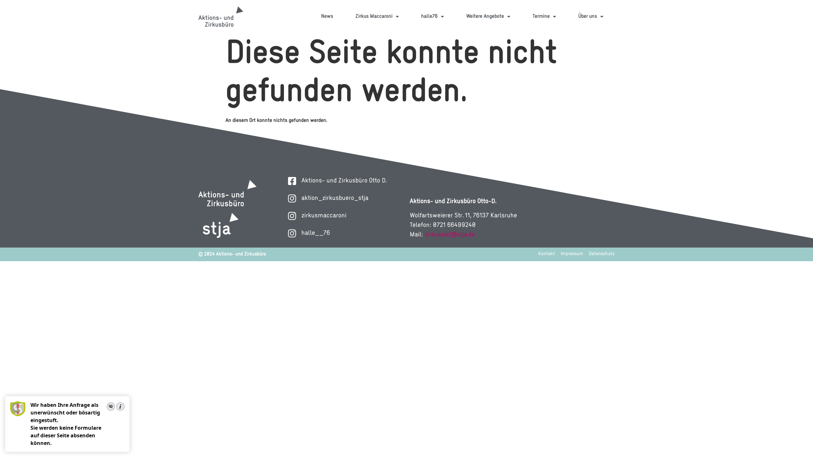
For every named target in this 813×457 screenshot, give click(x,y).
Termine (541, 16)
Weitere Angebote (485, 16)
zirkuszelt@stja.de (450, 235)
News (327, 16)
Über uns (587, 16)
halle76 (429, 16)
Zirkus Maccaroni (374, 16)
